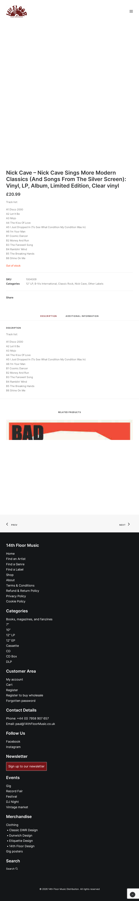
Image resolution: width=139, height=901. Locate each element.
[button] (131, 11)
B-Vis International (46, 283)
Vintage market (17, 807)
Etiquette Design (21, 840)
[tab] (82, 317)
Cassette (12, 645)
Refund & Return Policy (22, 590)
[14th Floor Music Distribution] (16, 11)
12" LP (29, 283)
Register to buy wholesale (24, 695)
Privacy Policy (16, 596)
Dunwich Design (20, 835)
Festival (11, 796)
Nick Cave (81, 283)
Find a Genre (15, 564)
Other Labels (95, 283)
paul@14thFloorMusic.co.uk (35, 724)
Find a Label (14, 569)
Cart (9, 684)
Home (10, 553)
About (10, 580)
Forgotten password (20, 700)
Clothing (12, 825)
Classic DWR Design (23, 830)
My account (14, 679)
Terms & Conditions (20, 585)
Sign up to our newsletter (26, 766)
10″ (8, 630)
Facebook (13, 741)
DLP (9, 661)
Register (12, 690)
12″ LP (10, 635)
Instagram (13, 747)
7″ (7, 624)
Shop (10, 575)
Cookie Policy (15, 601)
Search (10, 868)
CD (8, 651)
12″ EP (10, 640)
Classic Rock (65, 283)
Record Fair (14, 791)
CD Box (11, 656)
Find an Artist (16, 559)
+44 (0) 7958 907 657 (33, 718)
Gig (8, 786)
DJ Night (12, 801)
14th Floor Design (22, 846)
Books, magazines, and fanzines (29, 619)
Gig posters (14, 851)
